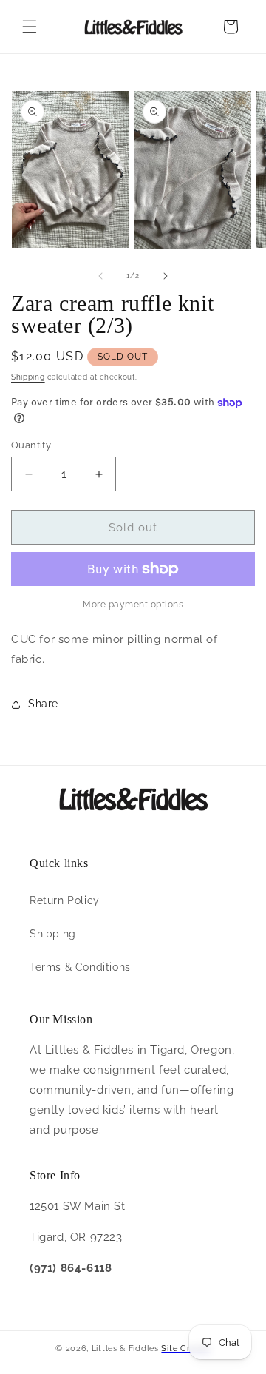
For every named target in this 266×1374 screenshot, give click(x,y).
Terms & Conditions (80, 967)
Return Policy (65, 900)
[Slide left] (100, 276)
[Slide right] (165, 276)
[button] (29, 26)
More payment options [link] (133, 604)
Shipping (28, 377)
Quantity (31, 445)
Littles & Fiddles (127, 1348)
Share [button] (43, 704)
